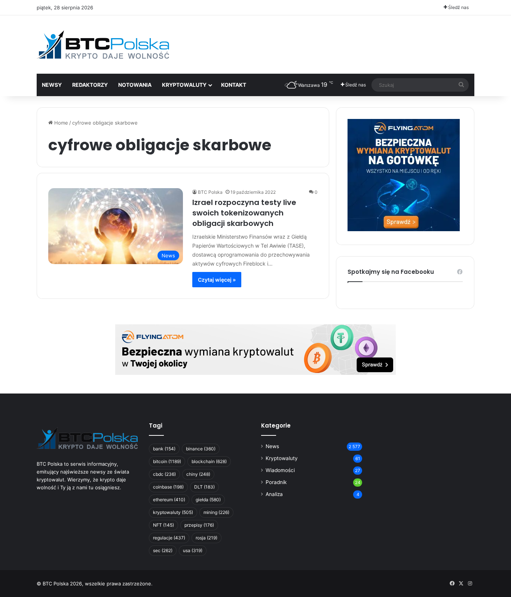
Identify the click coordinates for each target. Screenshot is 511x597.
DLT (204, 487)
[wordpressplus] (103, 44)
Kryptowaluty (282, 458)
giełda (208, 499)
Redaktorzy (90, 85)
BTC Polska (210, 192)
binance (200, 448)
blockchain (209, 461)
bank (164, 448)
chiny (198, 474)
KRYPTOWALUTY (184, 85)
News (272, 446)
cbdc (164, 474)
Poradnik (276, 482)
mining (216, 512)
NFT (163, 525)
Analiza (274, 494)
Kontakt (233, 85)
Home (60, 123)
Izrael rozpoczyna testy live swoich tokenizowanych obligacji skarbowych (244, 213)
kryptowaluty (173, 512)
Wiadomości (280, 470)
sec (162, 550)
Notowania (135, 85)
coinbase (168, 487)
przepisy (199, 525)
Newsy (52, 85)
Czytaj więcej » (217, 279)
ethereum (169, 499)
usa (192, 550)
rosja (206, 538)
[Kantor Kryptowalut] (255, 349)
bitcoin (167, 461)
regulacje (169, 538)
